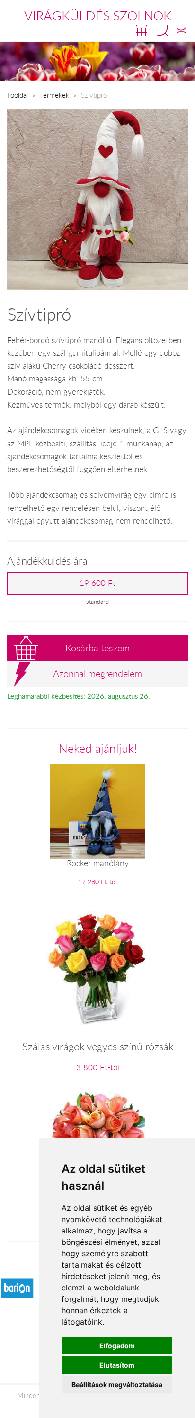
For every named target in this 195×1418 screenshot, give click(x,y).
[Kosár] (141, 30)
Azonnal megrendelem (97, 673)
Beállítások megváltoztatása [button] (116, 1385)
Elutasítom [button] (116, 1365)
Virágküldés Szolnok (97, 15)
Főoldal (17, 95)
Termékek (54, 95)
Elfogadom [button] (117, 1346)
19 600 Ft (97, 583)
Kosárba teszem (97, 647)
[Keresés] (162, 30)
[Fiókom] (181, 30)
